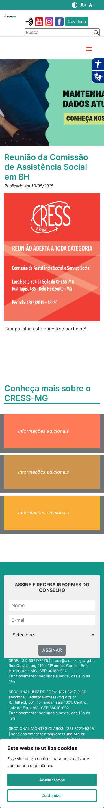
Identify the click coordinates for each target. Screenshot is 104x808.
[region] (52, 773)
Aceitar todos (52, 779)
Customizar (52, 795)
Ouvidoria (77, 21)
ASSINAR (52, 650)
